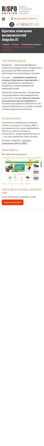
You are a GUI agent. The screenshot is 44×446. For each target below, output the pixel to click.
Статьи (15, 44)
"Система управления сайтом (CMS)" (16, 142)
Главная (5, 44)
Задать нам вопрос (12, 202)
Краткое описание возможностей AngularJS (18, 48)
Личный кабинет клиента (24, 18)
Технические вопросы (31, 44)
